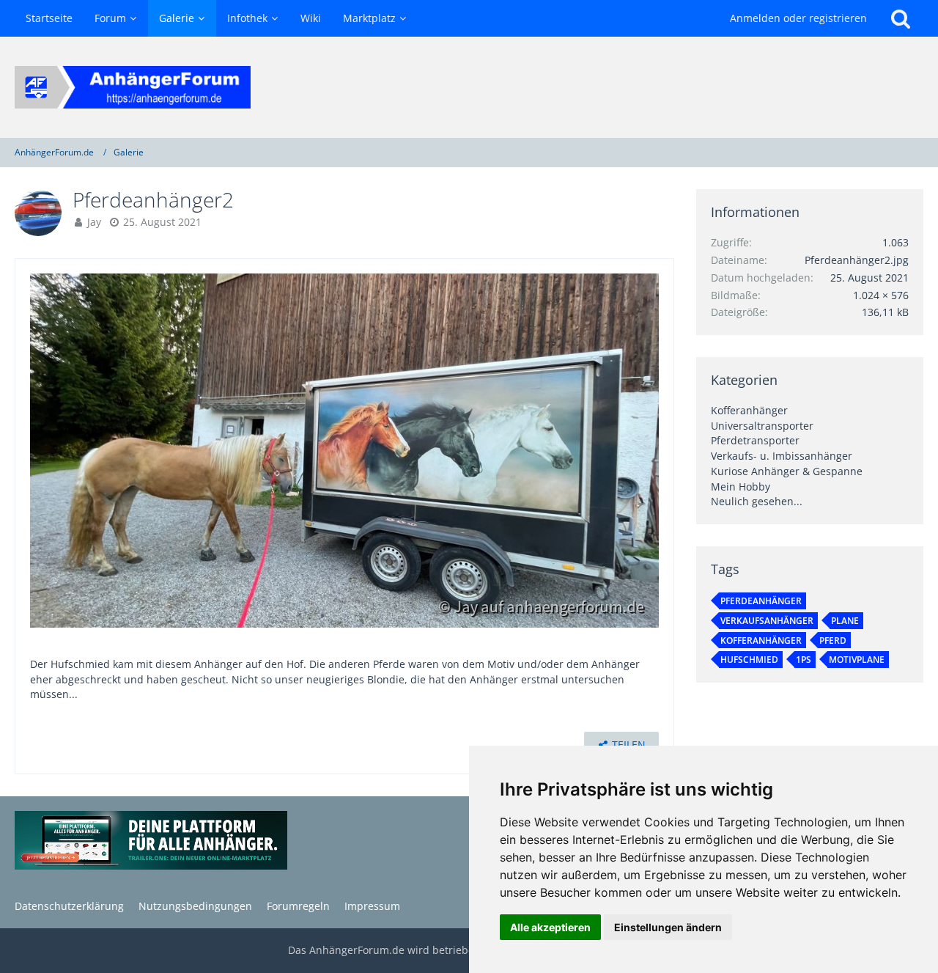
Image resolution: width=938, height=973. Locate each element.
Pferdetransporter (755, 440)
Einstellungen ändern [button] (668, 927)
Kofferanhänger (749, 410)
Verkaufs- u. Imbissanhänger (781, 456)
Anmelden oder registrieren (798, 18)
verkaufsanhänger (766, 620)
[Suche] (900, 18)
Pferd (832, 640)
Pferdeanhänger (761, 601)
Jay (94, 222)
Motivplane (857, 659)
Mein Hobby (740, 486)
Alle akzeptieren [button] (550, 927)
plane (845, 620)
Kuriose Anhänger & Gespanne (787, 471)
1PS (803, 659)
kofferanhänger (761, 640)
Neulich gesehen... (756, 501)
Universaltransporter (762, 426)
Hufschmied (749, 659)
